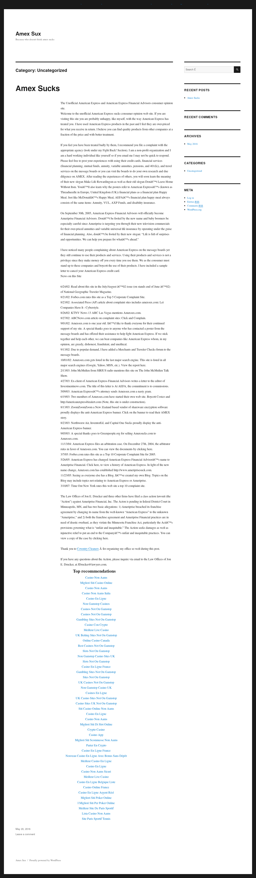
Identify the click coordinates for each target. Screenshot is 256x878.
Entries (193, 201)
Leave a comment (25, 834)
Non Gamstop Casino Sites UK (96, 656)
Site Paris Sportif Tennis (96, 819)
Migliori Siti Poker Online (96, 798)
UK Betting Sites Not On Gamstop (96, 635)
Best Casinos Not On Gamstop (96, 645)
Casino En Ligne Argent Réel (96, 792)
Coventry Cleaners (88, 549)
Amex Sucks (38, 88)
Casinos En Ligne (96, 693)
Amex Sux (28, 33)
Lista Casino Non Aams (96, 813)
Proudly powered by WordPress (45, 860)
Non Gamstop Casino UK (96, 687)
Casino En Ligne (96, 598)
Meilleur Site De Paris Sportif (96, 808)
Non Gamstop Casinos (96, 604)
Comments (195, 205)
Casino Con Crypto (96, 625)
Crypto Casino (96, 729)
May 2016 (192, 143)
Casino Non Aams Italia (96, 593)
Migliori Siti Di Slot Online (96, 724)
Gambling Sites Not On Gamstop (96, 619)
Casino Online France (96, 787)
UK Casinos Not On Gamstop (96, 682)
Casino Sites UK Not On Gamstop (96, 703)
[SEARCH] (237, 69)
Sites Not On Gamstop (96, 677)
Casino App (96, 735)
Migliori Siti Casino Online (96, 583)
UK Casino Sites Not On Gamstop (96, 698)
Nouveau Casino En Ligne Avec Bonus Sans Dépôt (96, 756)
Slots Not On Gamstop (96, 651)
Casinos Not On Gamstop (96, 609)
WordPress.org (194, 209)
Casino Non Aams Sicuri (96, 771)
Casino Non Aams (96, 577)
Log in (190, 197)
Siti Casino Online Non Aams (96, 708)
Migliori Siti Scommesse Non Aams (96, 740)
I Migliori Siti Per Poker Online (96, 803)
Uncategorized (194, 170)
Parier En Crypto (96, 745)
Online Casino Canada (96, 640)
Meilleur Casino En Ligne (96, 761)
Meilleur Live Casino (96, 630)
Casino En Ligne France (96, 666)
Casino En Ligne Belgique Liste (96, 782)
